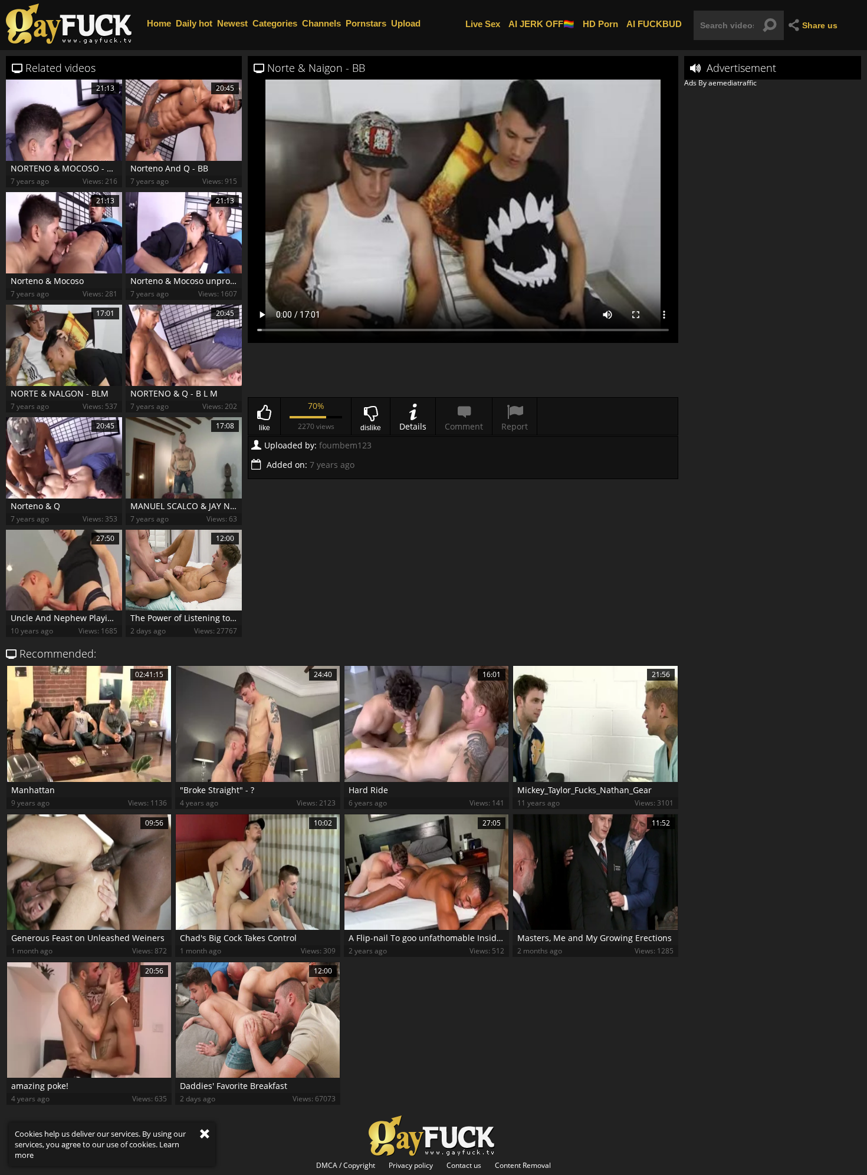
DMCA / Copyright (345, 1165)
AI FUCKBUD (654, 23)
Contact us (463, 1165)
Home (159, 23)
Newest (232, 23)
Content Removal (523, 1165)
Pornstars (366, 23)
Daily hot (194, 23)
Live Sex (482, 23)
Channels (321, 23)
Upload (406, 23)
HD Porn (600, 23)
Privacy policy (411, 1165)
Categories (274, 23)
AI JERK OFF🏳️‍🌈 (541, 23)
